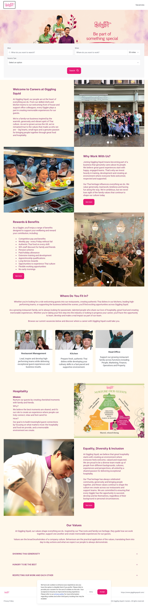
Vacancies (140, 5)
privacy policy (59, 594)
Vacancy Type (11, 58)
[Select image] (108, 142)
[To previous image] (79, 115)
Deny (91, 592)
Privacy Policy (9, 601)
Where (77, 48)
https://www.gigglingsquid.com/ (132, 592)
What (9, 48)
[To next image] (138, 115)
